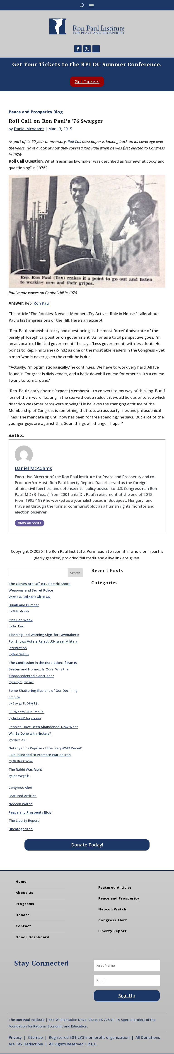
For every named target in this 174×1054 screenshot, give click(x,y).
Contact (23, 926)
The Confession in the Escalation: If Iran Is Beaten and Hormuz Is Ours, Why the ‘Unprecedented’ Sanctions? (43, 669)
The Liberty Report (24, 820)
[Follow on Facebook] (78, 48)
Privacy (15, 1037)
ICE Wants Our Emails (26, 711)
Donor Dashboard (32, 937)
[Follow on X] (87, 48)
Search (75, 573)
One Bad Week (20, 620)
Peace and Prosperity (118, 898)
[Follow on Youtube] (96, 48)
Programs (25, 903)
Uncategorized (21, 829)
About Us (24, 892)
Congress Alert (21, 787)
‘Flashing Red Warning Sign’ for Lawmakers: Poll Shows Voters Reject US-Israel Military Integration (44, 641)
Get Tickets (87, 81)
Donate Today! (87, 845)
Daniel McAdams (29, 128)
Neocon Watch (20, 804)
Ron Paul (42, 303)
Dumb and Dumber (24, 605)
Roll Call (74, 141)
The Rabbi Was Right (25, 769)
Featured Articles (22, 795)
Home (21, 881)
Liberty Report (112, 931)
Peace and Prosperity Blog (36, 112)
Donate (23, 914)
